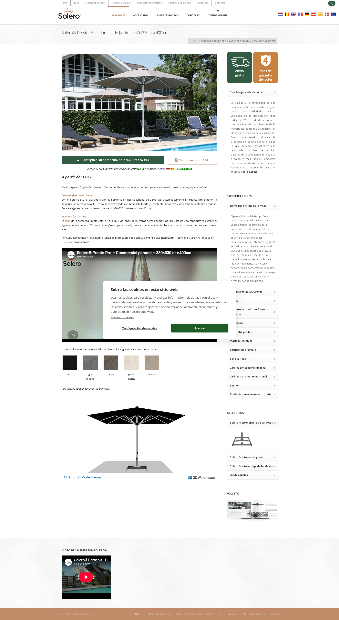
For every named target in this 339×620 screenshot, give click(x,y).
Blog (76, 3)
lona (67, 221)
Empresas (202, 3)
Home (64, 3)
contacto (67, 242)
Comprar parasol (95, 3)
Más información (122, 317)
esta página (250, 172)
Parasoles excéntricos (149, 3)
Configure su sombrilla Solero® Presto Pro (114, 160)
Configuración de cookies (139, 328)
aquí (141, 169)
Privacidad (231, 613)
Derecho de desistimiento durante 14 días (199, 613)
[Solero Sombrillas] (69, 15)
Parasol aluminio (121, 3)
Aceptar (199, 328)
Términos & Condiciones (159, 613)
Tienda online (217, 15)
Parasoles (118, 15)
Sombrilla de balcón (179, 3)
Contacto (220, 3)
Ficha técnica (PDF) (194, 160)
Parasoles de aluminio (253, 613)
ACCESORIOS (140, 15)
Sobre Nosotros (167, 15)
